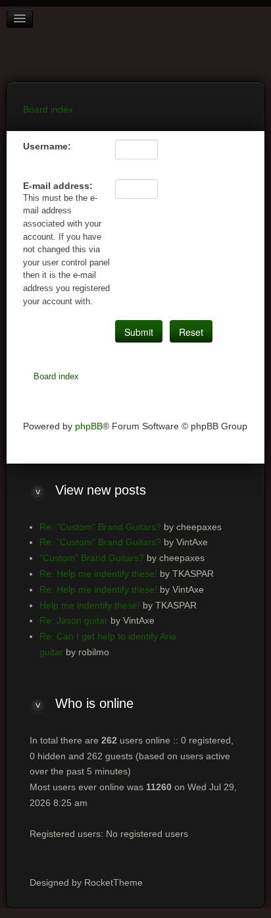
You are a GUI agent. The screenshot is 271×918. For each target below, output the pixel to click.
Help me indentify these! (89, 605)
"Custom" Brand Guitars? (91, 558)
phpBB (89, 426)
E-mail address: (58, 185)
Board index (56, 376)
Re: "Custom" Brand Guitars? (100, 527)
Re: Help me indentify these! (98, 573)
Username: (47, 146)
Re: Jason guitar (73, 620)
